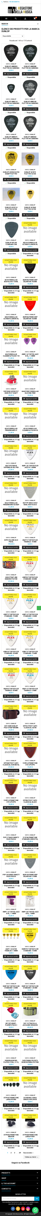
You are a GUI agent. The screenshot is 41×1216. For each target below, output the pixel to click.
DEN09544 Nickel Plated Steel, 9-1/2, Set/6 (11, 1062)
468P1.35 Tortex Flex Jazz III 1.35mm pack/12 (30, 467)
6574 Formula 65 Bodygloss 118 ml (11, 280)
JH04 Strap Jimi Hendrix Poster (11, 578)
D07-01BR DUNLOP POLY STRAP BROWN (11, 727)
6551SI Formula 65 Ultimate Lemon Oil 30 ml (30, 244)
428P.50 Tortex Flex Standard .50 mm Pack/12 (30, 579)
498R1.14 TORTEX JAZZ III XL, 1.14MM (30, 355)
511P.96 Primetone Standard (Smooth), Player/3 (30, 839)
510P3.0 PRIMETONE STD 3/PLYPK (11, 801)
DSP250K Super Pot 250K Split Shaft (11, 392)
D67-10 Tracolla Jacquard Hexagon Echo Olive (30, 1025)
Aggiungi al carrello (11, 74)
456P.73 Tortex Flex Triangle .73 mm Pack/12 (30, 541)
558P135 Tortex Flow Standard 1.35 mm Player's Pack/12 (30, 987)
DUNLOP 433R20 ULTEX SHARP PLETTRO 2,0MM (11, 173)
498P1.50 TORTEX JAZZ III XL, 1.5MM (30, 912)
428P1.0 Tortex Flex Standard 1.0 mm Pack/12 (30, 616)
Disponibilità (13, 36)
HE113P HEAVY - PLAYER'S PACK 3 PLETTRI (11, 1025)
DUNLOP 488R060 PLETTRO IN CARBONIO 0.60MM (30, 138)
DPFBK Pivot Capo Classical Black (30, 801)
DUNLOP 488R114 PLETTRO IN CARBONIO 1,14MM (11, 103)
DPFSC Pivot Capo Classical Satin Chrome (30, 727)
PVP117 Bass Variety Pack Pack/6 (11, 838)
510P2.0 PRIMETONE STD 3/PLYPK (30, 764)
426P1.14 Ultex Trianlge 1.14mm (11, 950)
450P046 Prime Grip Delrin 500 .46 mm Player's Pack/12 (30, 318)
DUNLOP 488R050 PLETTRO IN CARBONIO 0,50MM (11, 68)
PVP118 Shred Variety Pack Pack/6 (11, 875)
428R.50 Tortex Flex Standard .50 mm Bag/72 (11, 653)
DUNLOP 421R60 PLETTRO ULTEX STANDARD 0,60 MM (30, 209)
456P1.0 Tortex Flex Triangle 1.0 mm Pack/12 (30, 690)
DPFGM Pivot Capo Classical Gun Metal (11, 764)
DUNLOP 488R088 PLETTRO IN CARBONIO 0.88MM (30, 68)
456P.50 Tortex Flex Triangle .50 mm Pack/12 (11, 690)
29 (20, 1153)
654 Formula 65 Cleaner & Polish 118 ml (11, 355)
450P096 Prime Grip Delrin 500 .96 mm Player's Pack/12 (30, 281)
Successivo (28, 1153)
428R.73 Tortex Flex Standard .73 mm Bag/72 (30, 653)
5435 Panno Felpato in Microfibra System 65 (30, 1062)
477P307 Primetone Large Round (11, 1098)
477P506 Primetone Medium (11, 1135)
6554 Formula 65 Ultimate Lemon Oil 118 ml (11, 318)
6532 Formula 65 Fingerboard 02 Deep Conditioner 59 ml (11, 504)
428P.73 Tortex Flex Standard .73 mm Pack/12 (11, 616)
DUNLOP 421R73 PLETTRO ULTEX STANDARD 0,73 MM (30, 173)
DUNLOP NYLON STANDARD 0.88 (11, 243)
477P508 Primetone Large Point (30, 1135)
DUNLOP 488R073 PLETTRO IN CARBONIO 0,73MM (11, 138)
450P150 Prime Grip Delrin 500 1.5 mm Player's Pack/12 (30, 876)
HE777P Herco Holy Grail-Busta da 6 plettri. (30, 504)
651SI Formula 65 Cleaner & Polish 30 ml (30, 430)
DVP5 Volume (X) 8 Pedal (11, 541)
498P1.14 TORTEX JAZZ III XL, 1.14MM (11, 912)
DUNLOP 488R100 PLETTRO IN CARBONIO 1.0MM (30, 103)
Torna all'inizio (31, 1157)
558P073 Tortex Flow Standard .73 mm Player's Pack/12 (30, 950)
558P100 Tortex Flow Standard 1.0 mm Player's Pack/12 (11, 987)
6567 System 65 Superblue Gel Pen (11, 466)
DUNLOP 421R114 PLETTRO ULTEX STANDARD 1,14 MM (11, 209)
